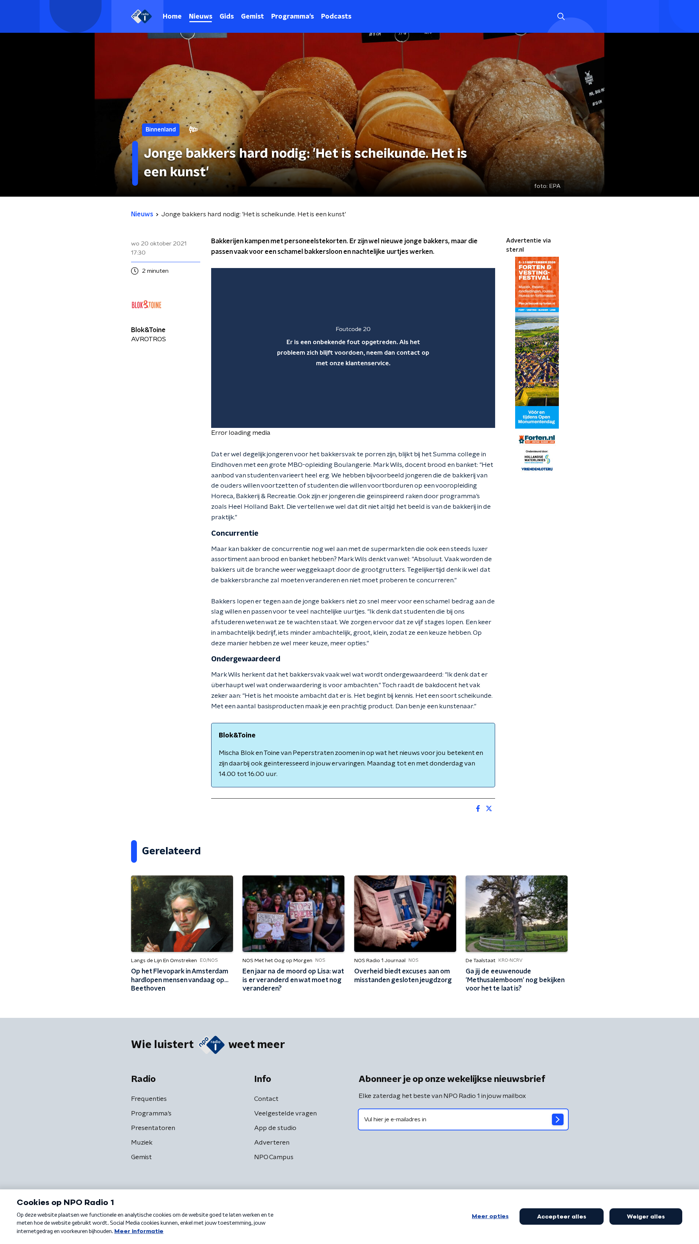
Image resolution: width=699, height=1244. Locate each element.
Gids (227, 16)
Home (172, 16)
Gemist (252, 16)
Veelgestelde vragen (285, 1113)
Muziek (142, 1142)
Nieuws (200, 16)
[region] (353, 348)
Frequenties (149, 1099)
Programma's (292, 16)
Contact (266, 1099)
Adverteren (271, 1142)
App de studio (275, 1128)
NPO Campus (273, 1157)
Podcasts (336, 16)
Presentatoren (153, 1128)
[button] (561, 16)
